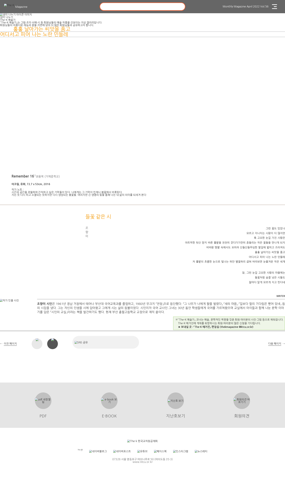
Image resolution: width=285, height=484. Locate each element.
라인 (132, 342)
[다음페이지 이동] (280, 246)
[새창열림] (142, 441)
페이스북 (99, 342)
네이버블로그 (110, 342)
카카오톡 (121, 342)
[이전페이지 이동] (4, 246)
